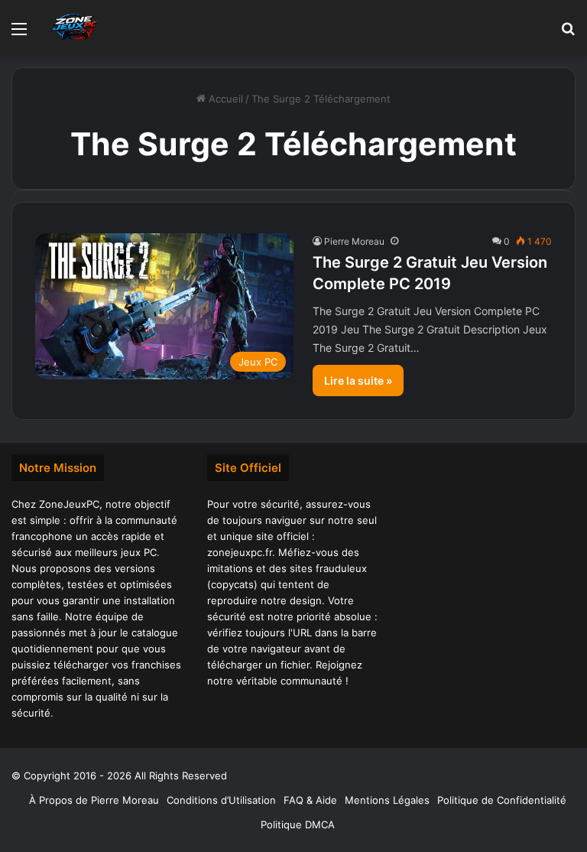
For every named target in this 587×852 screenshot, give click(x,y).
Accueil (224, 99)
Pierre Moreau (354, 241)
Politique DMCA (298, 824)
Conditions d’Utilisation (221, 800)
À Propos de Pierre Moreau (94, 800)
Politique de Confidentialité (501, 800)
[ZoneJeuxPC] (72, 28)
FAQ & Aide (310, 800)
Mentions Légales (387, 800)
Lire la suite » (358, 380)
